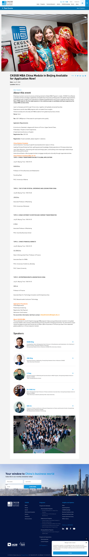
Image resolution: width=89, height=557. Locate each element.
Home (38, 4)
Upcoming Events (66, 507)
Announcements (28, 518)
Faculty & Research (51, 4)
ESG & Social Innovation (30, 512)
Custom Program (44, 541)
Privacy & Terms (24, 555)
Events (72, 4)
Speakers (82, 8)
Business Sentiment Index (67, 514)
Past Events (8, 8)
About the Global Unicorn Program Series (50, 527)
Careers (26, 514)
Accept (70, 553)
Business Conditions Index (68, 512)
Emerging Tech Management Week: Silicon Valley (51, 523)
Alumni (58, 4)
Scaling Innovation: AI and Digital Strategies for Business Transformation (51, 521)
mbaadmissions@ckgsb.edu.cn (50, 315)
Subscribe (32, 486)
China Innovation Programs (47, 508)
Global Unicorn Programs (46, 518)
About (77, 4)
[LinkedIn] (61, 2)
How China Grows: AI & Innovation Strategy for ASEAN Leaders (50, 532)
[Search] (87, 3)
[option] (44, 434)
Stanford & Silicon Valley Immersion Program (50, 525)
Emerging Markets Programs (47, 529)
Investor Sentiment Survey (67, 516)
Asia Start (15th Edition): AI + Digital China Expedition (50, 511)
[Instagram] (63, 2)
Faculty (26, 507)
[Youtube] (67, 2)
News (71, 1)
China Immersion (44, 539)
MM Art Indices (65, 518)
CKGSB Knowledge (66, 4)
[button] (86, 542)
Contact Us (77, 1)
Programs (42, 4)
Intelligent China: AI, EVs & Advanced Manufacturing (49, 514)
